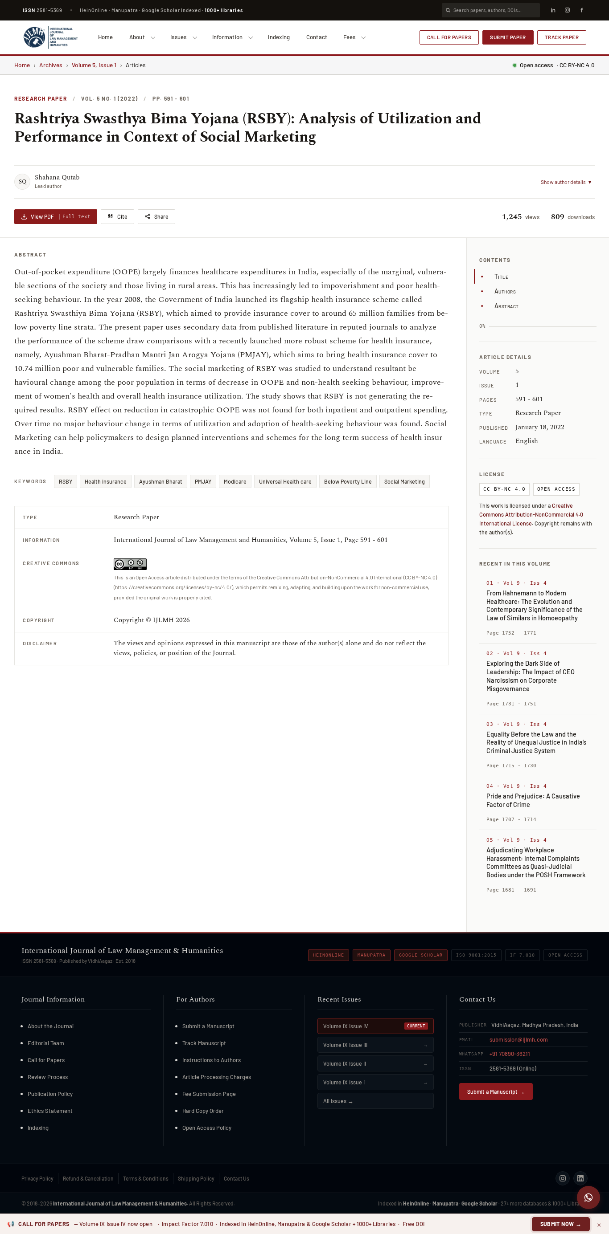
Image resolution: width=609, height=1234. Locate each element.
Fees (349, 37)
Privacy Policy (37, 1178)
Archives (50, 65)
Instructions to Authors (211, 1059)
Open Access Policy (206, 1127)
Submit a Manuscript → (496, 1091)
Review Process (48, 1076)
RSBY (65, 481)
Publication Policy (50, 1093)
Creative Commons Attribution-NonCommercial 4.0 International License (531, 514)
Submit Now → (561, 1223)
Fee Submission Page (209, 1093)
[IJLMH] (50, 37)
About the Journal (51, 1026)
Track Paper (562, 37)
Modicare (235, 481)
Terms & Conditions (146, 1178)
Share (161, 216)
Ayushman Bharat (160, 481)
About (137, 37)
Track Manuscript (204, 1043)
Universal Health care (285, 481)
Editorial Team (46, 1043)
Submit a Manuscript (208, 1026)
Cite (122, 216)
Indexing (279, 37)
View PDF (61, 216)
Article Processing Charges (216, 1076)
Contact (317, 37)
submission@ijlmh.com (519, 1039)
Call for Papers (449, 37)
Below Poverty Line (348, 481)
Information (227, 37)
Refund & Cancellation (88, 1178)
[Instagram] (567, 10)
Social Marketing (404, 481)
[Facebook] (581, 10)
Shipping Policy (196, 1178)
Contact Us (236, 1178)
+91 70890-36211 (510, 1053)
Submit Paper (508, 37)
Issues (178, 37)
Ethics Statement (50, 1110)
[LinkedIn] (553, 10)
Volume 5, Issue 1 (94, 65)
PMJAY (203, 481)
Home (105, 37)
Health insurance (106, 481)
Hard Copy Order (203, 1110)
